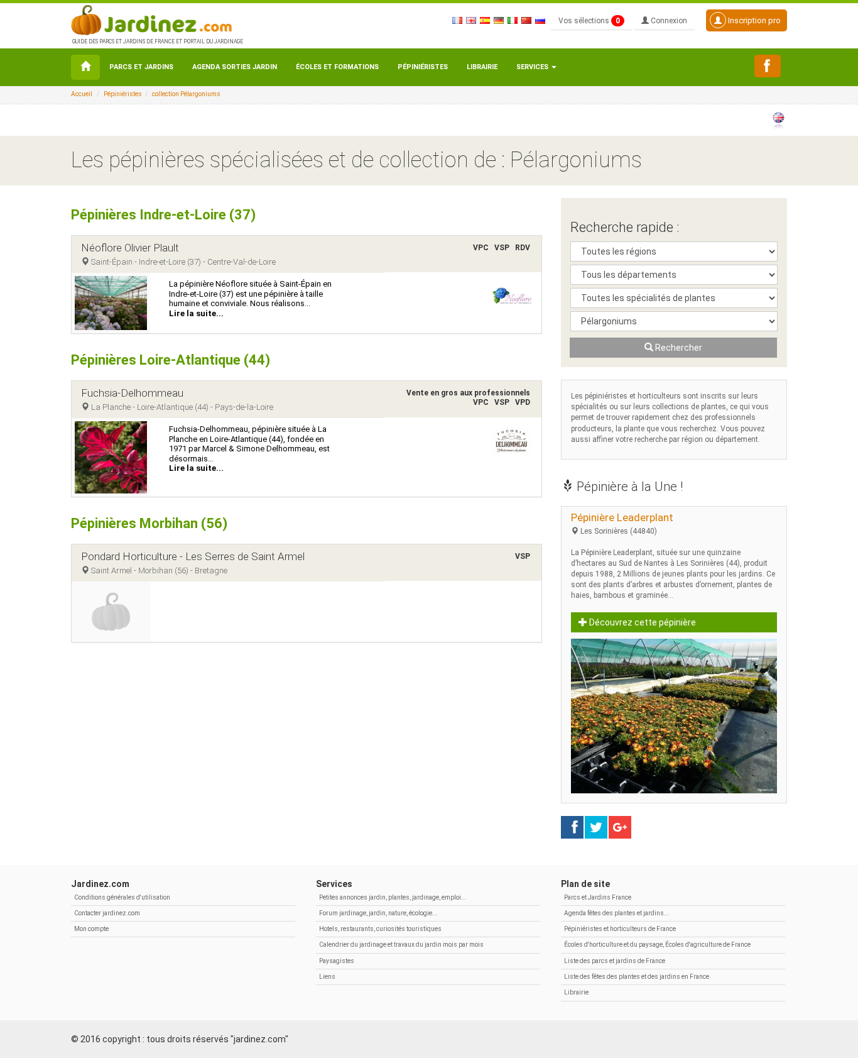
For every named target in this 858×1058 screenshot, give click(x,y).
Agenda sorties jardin (234, 67)
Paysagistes (336, 960)
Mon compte (91, 928)
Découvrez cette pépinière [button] (641, 622)
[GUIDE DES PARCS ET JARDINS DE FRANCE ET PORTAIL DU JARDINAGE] (156, 19)
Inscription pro (753, 20)
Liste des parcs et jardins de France (614, 960)
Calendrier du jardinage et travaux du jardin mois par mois (401, 944)
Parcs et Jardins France (597, 897)
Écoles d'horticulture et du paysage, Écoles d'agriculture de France (657, 944)
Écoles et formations (337, 67)
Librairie (482, 67)
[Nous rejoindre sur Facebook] (767, 66)
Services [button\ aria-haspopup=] (533, 67)
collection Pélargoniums (186, 94)
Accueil (81, 94)
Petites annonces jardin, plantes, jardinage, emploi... (393, 897)
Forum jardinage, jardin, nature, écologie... (378, 913)
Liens (327, 976)
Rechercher (677, 348)
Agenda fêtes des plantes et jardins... (617, 913)
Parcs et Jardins (141, 67)
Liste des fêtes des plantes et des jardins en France (636, 976)
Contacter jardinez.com (107, 913)
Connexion (668, 20)
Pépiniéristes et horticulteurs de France (620, 928)
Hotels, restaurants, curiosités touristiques (380, 928)
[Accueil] (85, 67)
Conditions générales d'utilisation (122, 897)
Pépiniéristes (423, 67)
